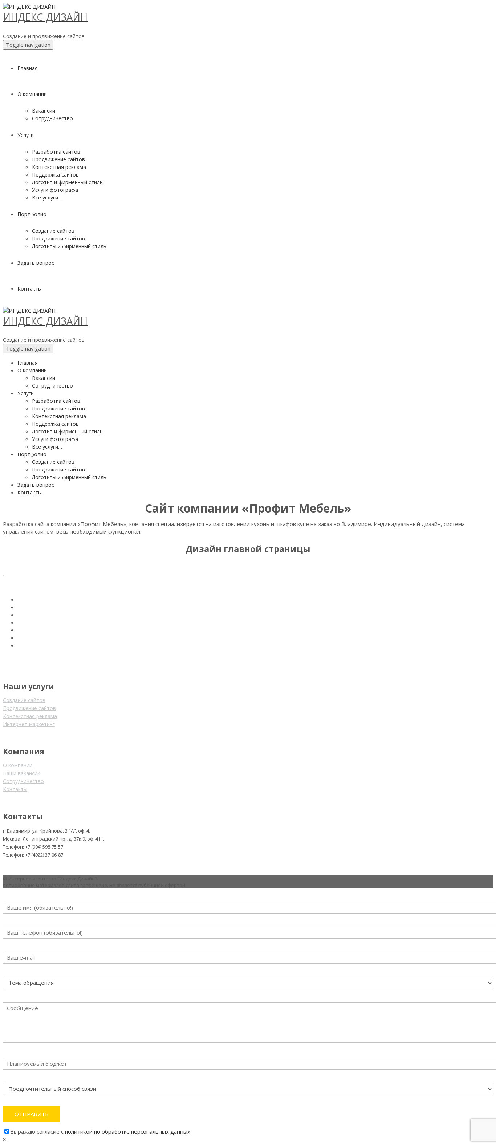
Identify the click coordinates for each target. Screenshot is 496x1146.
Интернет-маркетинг (29, 724)
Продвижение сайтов (29, 708)
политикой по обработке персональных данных (127, 1131)
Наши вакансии (21, 773)
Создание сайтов (24, 700)
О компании (17, 765)
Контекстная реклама (30, 716)
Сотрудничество (23, 781)
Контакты (15, 789)
